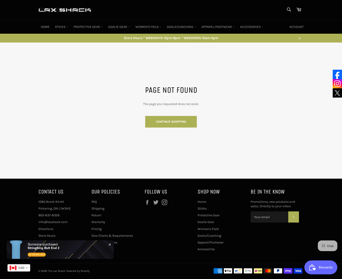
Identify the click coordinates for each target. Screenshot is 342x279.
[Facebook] (337, 74)
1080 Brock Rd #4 (51, 202)
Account (296, 27)
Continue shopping (171, 121)
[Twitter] (337, 93)
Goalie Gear (118, 27)
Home (45, 27)
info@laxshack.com (53, 222)
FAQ (94, 202)
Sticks (60, 27)
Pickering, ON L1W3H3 (54, 208)
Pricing (96, 229)
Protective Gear (87, 27)
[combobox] (18, 268)
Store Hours (46, 236)
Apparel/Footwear (217, 27)
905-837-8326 (49, 215)
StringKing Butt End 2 (43, 248)
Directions (45, 229)
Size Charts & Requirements (112, 236)
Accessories (250, 27)
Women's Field (147, 27)
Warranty (98, 222)
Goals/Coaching (180, 27)
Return (96, 215)
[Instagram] (337, 83)
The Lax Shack (56, 270)
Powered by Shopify (78, 270)
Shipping (97, 208)
